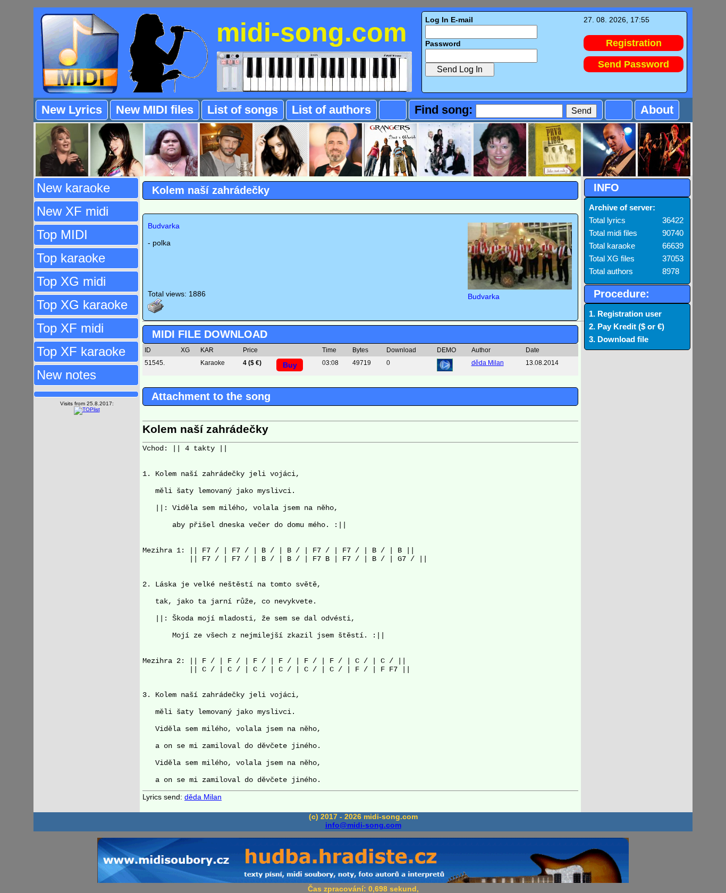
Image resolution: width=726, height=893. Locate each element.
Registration (634, 43)
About (656, 109)
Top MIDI (62, 234)
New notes (66, 375)
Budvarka (164, 226)
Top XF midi (70, 328)
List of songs (242, 109)
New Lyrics (71, 109)
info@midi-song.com (363, 825)
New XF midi (72, 211)
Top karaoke (71, 258)
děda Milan (487, 363)
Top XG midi (71, 281)
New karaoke (73, 188)
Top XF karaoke (81, 351)
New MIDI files (154, 109)
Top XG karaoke (82, 304)
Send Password (633, 64)
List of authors (331, 109)
